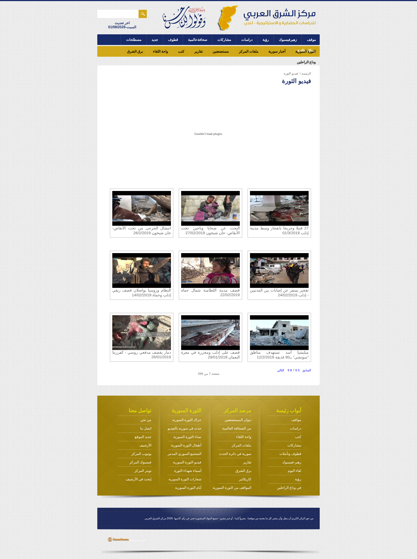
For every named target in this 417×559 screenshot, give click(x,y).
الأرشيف (145, 445)
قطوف (173, 39)
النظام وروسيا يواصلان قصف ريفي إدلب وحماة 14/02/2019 (141, 292)
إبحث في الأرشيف (138, 479)
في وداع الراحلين (289, 487)
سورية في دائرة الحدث (235, 454)
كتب (181, 51)
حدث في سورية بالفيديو (184, 428)
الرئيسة (306, 73)
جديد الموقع (143, 437)
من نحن (145, 420)
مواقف (296, 420)
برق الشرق (135, 51)
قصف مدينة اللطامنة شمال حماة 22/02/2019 (210, 292)
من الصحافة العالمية (236, 428)
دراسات (247, 39)
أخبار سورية (276, 51)
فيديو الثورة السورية (187, 462)
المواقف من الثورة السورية (232, 487)
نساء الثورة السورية (187, 437)
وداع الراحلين (306, 62)
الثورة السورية (305, 51)
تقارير (198, 51)
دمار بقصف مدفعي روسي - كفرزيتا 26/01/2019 (141, 354)
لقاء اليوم (294, 471)
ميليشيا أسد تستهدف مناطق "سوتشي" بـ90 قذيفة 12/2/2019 (279, 354)
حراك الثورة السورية (186, 420)
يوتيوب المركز (141, 454)
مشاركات (224, 39)
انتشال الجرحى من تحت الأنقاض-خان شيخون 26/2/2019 (141, 230)
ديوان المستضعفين (238, 420)
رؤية (266, 39)
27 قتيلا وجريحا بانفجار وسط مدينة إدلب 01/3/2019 (279, 230)
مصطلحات (134, 39)
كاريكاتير (245, 479)
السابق (306, 370)
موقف (311, 39)
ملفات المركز (248, 51)
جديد (155, 39)
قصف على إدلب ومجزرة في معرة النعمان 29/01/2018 (210, 354)
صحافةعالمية (197, 39)
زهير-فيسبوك (291, 462)
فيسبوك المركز (140, 462)
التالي (280, 370)
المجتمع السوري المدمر (184, 454)
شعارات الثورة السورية (185, 479)
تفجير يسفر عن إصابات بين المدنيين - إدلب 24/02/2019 (279, 292)
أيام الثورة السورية (188, 487)
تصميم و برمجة (137, 539)
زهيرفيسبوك (288, 39)
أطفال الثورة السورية (186, 445)
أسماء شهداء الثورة (187, 471)
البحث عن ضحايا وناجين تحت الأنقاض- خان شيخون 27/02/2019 (210, 230)
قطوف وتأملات (290, 454)
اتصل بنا (145, 428)
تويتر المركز (142, 471)
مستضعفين (221, 51)
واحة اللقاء (160, 51)
